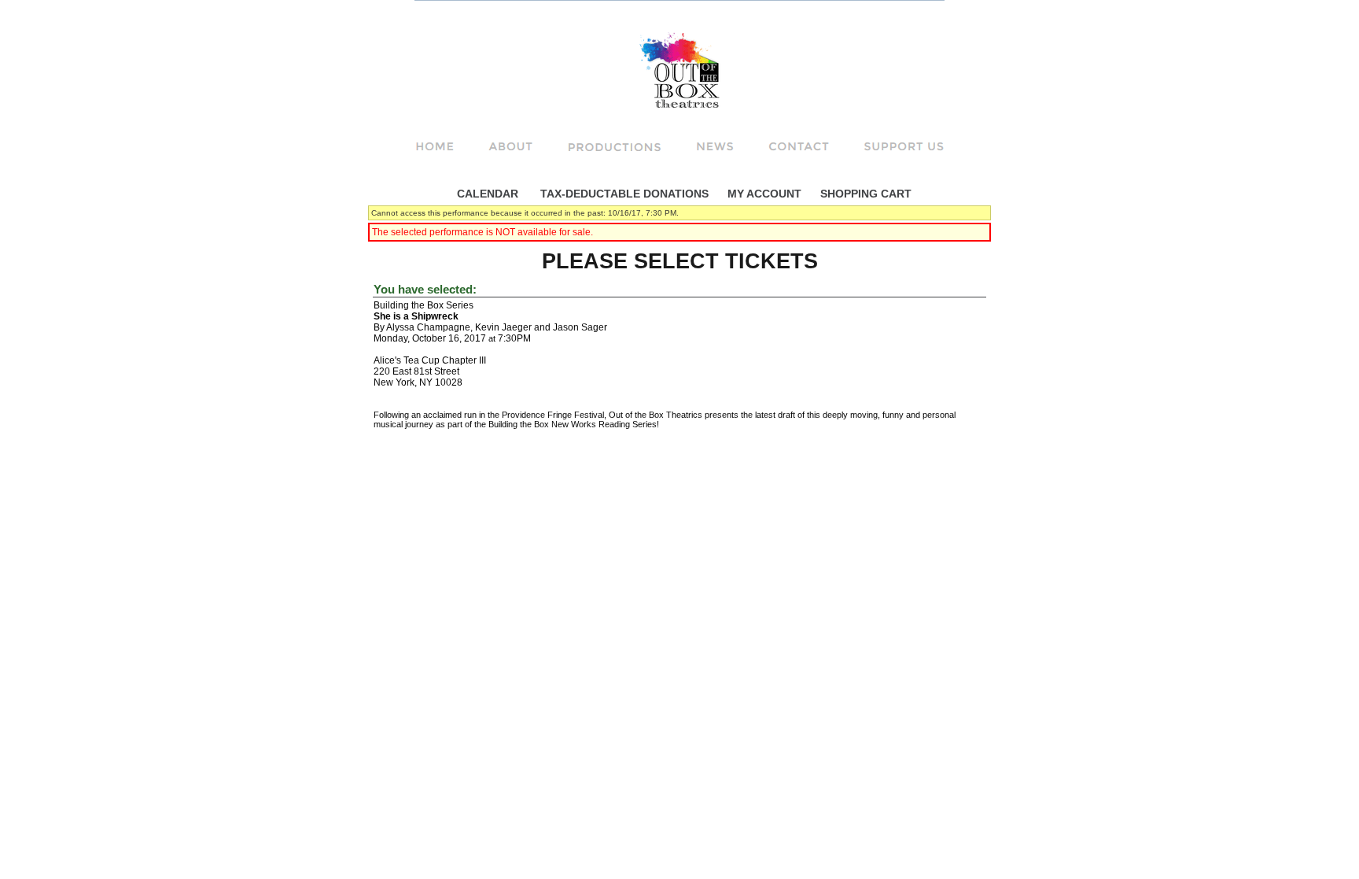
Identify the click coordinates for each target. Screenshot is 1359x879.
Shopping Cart (866, 193)
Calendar (487, 193)
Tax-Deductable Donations (624, 193)
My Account (762, 193)
